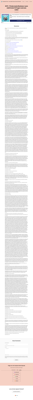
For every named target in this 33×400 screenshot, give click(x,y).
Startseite (23, 1)
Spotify (17, 376)
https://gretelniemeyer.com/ (11, 48)
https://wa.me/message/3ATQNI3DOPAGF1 (14, 42)
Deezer (17, 378)
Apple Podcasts (17, 372)
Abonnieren (30, 1)
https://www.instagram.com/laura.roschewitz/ (11, 43)
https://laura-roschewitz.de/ (11, 49)
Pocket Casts (17, 374)
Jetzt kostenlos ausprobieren (16, 391)
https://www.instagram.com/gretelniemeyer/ (11, 44)
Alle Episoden (26, 1)
